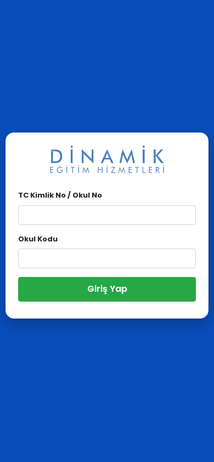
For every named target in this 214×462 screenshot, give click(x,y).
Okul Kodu (38, 239)
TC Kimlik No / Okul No (60, 195)
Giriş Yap (107, 288)
